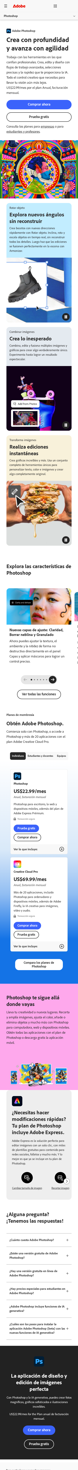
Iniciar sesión (65, 6)
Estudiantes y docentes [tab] (40, 756)
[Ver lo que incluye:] (61, 849)
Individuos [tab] (18, 756)
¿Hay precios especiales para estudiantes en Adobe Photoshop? (37, 1291)
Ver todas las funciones (39, 694)
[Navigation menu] (5, 6)
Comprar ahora (39, 104)
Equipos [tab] (61, 756)
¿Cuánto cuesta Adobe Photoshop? (31, 1240)
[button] (51, 6)
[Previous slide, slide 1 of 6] (25, 679)
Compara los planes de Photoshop (39, 964)
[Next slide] (52, 679)
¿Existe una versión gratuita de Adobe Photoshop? (33, 1255)
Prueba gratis (39, 117)
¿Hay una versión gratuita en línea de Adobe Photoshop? (33, 1273)
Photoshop (11, 16)
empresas (47, 126)
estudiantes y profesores (23, 131)
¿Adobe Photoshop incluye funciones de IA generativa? (37, 1309)
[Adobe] (19, 6)
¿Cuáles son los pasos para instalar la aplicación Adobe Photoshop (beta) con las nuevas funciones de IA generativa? (37, 1328)
